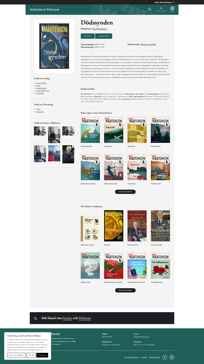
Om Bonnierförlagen (132, 357)
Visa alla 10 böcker (125, 290)
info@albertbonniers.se (142, 337)
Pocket (38, 86)
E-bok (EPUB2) (41, 83)
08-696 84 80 (107, 337)
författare (85, 318)
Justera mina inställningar (16, 355)
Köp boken (87, 36)
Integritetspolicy (154, 357)
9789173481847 (126, 99)
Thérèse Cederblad (148, 44)
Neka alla (31, 355)
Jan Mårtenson (99, 28)
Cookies (144, 357)
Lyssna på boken (103, 36)
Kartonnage (40, 93)
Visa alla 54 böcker (125, 192)
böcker (67, 318)
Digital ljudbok (41, 88)
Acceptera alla (42, 355)
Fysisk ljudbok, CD (42, 91)
